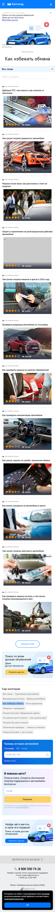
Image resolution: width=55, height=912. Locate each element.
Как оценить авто (38, 717)
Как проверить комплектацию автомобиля (22, 415)
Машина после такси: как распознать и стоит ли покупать (24, 185)
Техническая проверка (13, 727)
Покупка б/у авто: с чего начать (17, 732)
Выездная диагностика (13, 698)
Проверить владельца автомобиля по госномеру (25, 324)
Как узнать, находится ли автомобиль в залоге (24, 505)
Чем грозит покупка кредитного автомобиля (23, 138)
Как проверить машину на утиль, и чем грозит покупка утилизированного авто (23, 597)
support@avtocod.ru (30, 875)
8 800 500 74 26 (29, 869)
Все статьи (7, 694)
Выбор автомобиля (36, 698)
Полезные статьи (27, 52)
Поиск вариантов (34, 703)
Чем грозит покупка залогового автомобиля (23, 551)
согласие (24, 805)
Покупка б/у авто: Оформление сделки (21, 713)
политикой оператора (22, 807)
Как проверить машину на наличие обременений (25, 370)
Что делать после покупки (15, 717)
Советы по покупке (36, 727)
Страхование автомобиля (27, 694)
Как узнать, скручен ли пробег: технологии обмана (26, 460)
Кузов (24, 748)
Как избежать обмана (12, 86)
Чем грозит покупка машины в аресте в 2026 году (25, 279)
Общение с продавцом (13, 708)
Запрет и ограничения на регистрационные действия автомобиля (27, 232)
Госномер (9, 748)
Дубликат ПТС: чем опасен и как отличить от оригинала (23, 91)
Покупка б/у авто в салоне (15, 722)
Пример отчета (10, 761)
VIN (17, 748)
